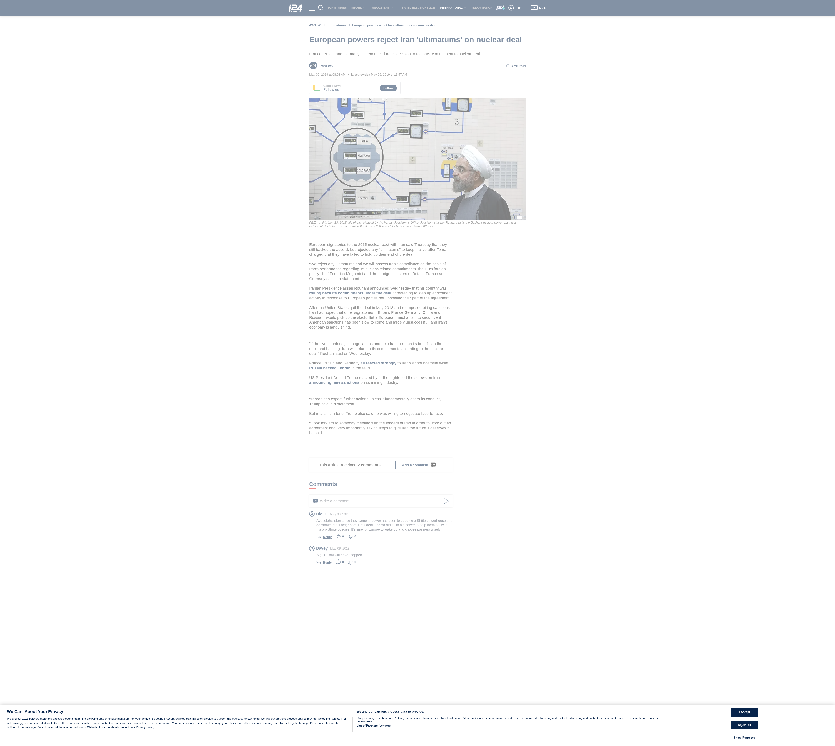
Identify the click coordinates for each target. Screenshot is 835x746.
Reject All (744, 725)
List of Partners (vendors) (374, 725)
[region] (417, 725)
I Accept (744, 712)
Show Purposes (744, 737)
